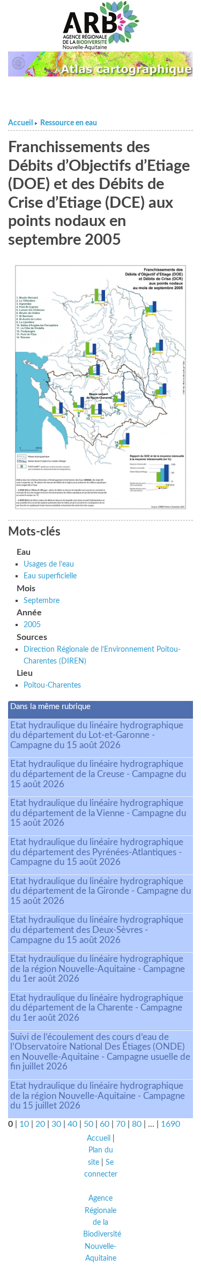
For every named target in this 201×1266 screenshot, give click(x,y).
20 (40, 1124)
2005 (32, 625)
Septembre (41, 601)
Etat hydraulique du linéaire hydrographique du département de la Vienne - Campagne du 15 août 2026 (98, 812)
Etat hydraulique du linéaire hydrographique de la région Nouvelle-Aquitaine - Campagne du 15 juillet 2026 (97, 1095)
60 (104, 1124)
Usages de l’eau (49, 564)
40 (72, 1124)
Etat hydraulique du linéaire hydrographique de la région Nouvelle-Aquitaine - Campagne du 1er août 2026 (97, 968)
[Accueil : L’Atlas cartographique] (100, 64)
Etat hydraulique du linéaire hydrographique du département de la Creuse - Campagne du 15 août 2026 (98, 773)
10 (24, 1124)
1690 (170, 1124)
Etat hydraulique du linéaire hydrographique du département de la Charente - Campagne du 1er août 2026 (96, 1007)
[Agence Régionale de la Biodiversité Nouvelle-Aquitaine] (100, 25)
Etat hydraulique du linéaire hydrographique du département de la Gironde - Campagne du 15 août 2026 (100, 891)
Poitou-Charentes (52, 685)
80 (137, 1124)
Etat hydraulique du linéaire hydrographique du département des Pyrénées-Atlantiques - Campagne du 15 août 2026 (96, 852)
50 (88, 1124)
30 (56, 1124)
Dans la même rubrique (50, 707)
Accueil (20, 123)
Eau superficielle (50, 576)
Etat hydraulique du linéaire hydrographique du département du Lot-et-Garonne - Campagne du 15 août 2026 (96, 735)
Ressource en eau (68, 123)
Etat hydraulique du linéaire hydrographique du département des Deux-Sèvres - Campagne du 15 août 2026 (96, 929)
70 (120, 1124)
